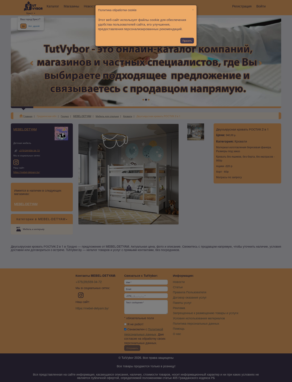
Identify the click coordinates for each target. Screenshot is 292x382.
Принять (187, 40)
